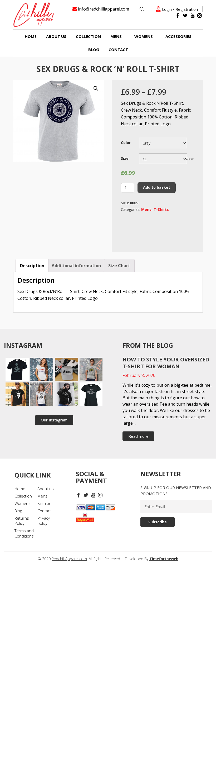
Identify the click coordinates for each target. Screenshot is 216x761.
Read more (138, 436)
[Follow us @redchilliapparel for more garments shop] (91, 369)
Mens (116, 36)
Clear (190, 159)
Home (31, 36)
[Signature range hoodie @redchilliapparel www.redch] (66, 394)
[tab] (32, 265)
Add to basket (156, 187)
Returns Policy (21, 520)
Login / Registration (179, 9)
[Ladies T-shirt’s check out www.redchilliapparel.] (41, 394)
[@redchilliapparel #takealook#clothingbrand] (66, 369)
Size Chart (119, 265)
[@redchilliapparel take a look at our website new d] (17, 369)
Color (126, 142)
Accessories (178, 36)
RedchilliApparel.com (69, 558)
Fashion (44, 503)
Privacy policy (43, 520)
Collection (88, 36)
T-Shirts (161, 209)
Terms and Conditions (24, 533)
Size (125, 158)
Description (32, 265)
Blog (93, 49)
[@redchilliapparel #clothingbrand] (41, 369)
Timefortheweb (163, 558)
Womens (143, 36)
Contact (118, 49)
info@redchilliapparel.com (103, 9)
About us (56, 36)
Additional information (76, 265)
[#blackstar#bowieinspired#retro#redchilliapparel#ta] (17, 394)
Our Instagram (54, 419)
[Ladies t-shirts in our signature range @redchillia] (91, 394)
